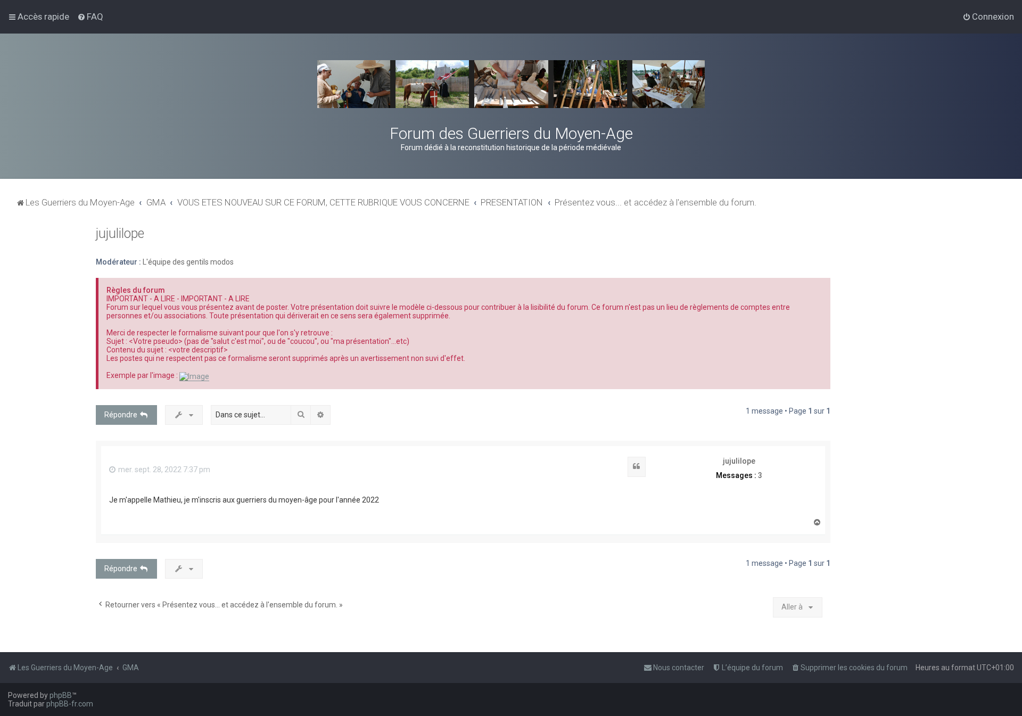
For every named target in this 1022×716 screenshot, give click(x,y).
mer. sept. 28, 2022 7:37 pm (163, 469)
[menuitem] (90, 16)
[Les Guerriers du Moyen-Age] (511, 84)
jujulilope (120, 233)
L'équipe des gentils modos (188, 262)
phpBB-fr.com (69, 703)
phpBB (61, 695)
